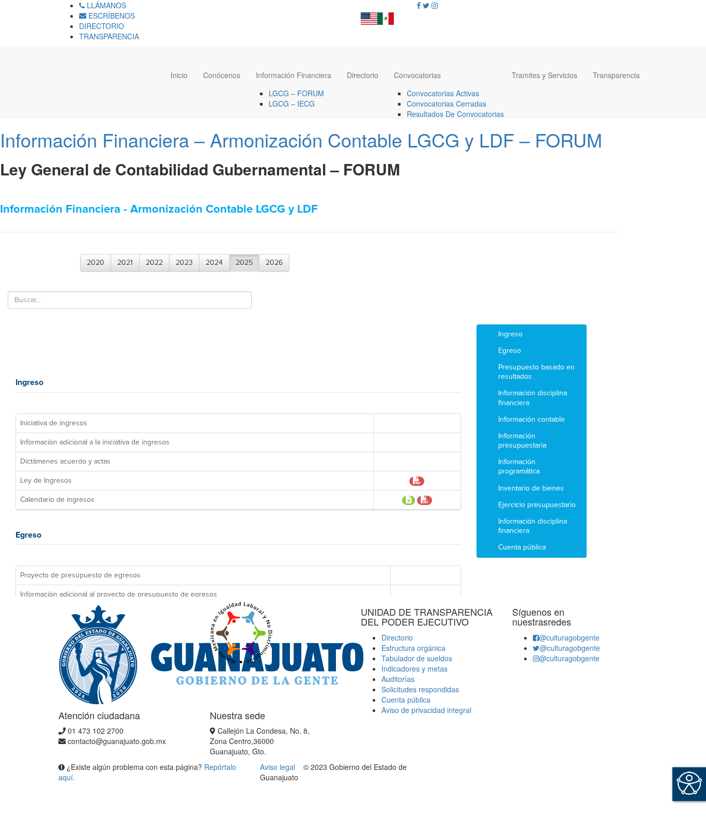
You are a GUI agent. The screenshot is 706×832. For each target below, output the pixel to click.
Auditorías (398, 679)
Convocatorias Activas (443, 93)
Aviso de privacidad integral (426, 710)
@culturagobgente (569, 637)
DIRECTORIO (101, 26)
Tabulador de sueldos (416, 658)
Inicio (179, 75)
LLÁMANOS (105, 5)
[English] (369, 15)
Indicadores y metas (414, 668)
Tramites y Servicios (544, 75)
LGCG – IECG (292, 103)
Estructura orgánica (413, 648)
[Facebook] (419, 5)
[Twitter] (426, 5)
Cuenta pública (406, 699)
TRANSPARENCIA (109, 36)
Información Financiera (293, 75)
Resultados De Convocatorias (455, 114)
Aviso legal (278, 767)
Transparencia (616, 75)
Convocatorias (417, 75)
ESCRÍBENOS (110, 15)
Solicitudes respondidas (420, 689)
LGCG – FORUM (296, 93)
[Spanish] (385, 15)
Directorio (362, 75)
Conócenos (221, 75)
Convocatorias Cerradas (446, 103)
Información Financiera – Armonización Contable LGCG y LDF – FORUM (301, 139)
